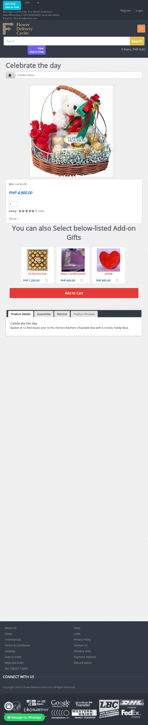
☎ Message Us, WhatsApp (24, 717)
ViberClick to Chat (36, 50)
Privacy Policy (82, 639)
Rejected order (14, 663)
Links (77, 634)
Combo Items (25, 75)
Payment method (85, 657)
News (8, 634)
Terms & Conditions (17, 645)
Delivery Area (82, 651)
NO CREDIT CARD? (16, 668)
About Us (11, 628)
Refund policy (83, 663)
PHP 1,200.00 (31, 280)
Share (12, 218)
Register (125, 10)
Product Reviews (84, 314)
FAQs (77, 628)
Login (139, 10)
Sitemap (10, 651)
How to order (13, 657)
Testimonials (13, 639)
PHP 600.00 (68, 280)
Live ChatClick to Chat (12, 5)
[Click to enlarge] (37, 260)
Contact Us (81, 645)
